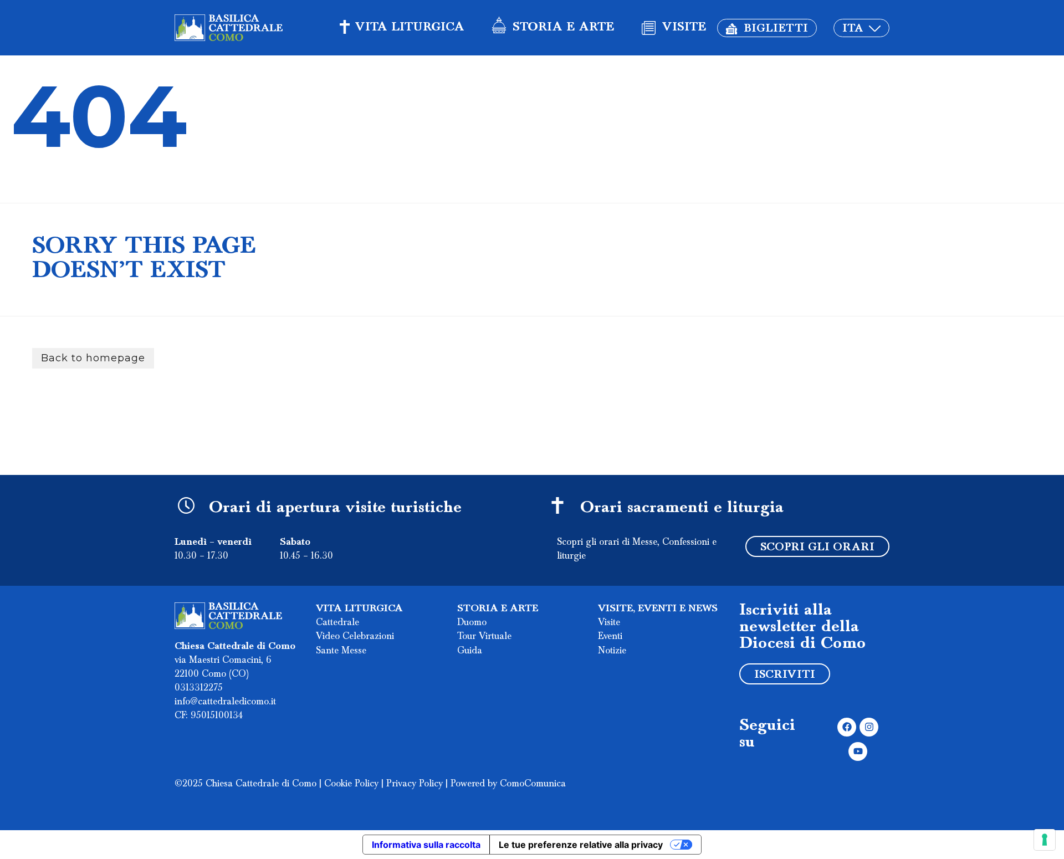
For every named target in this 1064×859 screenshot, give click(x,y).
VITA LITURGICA (409, 28)
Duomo (472, 623)
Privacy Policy (414, 784)
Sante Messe (341, 651)
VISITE (684, 28)
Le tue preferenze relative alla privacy (581, 844)
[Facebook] (846, 727)
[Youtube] (857, 751)
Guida (469, 651)
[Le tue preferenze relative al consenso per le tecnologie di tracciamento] (1044, 839)
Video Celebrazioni (355, 637)
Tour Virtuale (484, 637)
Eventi (610, 637)
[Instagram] (869, 727)
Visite (609, 623)
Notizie (612, 651)
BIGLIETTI (776, 28)
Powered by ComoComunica (508, 784)
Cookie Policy (351, 784)
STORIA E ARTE (563, 28)
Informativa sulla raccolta (426, 844)
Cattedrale (337, 623)
